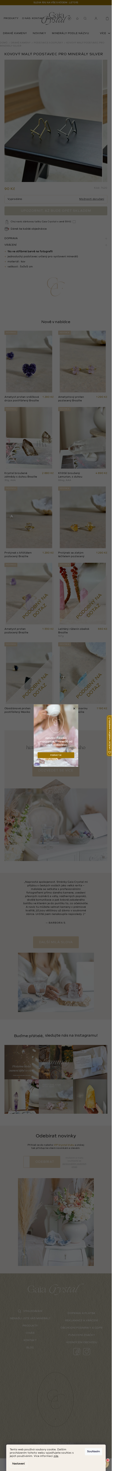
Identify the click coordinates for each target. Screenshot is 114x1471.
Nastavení (18, 1463)
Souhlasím (93, 1451)
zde (56, 1456)
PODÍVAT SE (55, 755)
